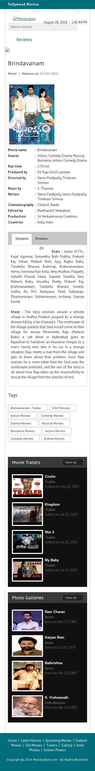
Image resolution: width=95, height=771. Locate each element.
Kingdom (52, 504)
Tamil (15, 20)
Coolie (50, 476)
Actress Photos (55, 750)
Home (15, 11)
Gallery (66, 745)
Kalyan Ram (54, 637)
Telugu (77, 11)
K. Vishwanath (56, 698)
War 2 (49, 532)
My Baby (52, 560)
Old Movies (34, 745)
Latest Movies (31, 740)
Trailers (52, 745)
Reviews (24, 39)
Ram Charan (55, 612)
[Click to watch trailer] (32, 144)
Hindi (56, 11)
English (36, 11)
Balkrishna (53, 663)
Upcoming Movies (58, 740)
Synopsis (21, 239)
